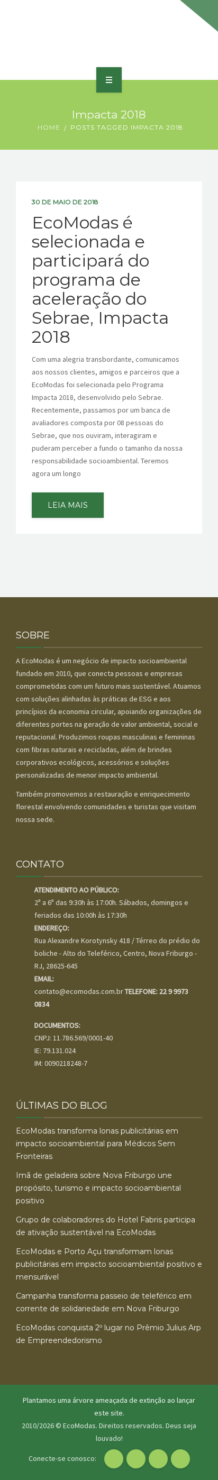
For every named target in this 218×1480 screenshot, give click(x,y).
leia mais (68, 505)
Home (49, 127)
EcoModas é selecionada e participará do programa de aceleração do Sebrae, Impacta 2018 (100, 279)
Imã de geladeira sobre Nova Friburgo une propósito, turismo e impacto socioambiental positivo (98, 1188)
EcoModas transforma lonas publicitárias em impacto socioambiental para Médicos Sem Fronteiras (97, 1143)
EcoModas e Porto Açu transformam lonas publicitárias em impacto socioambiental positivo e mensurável (109, 1264)
